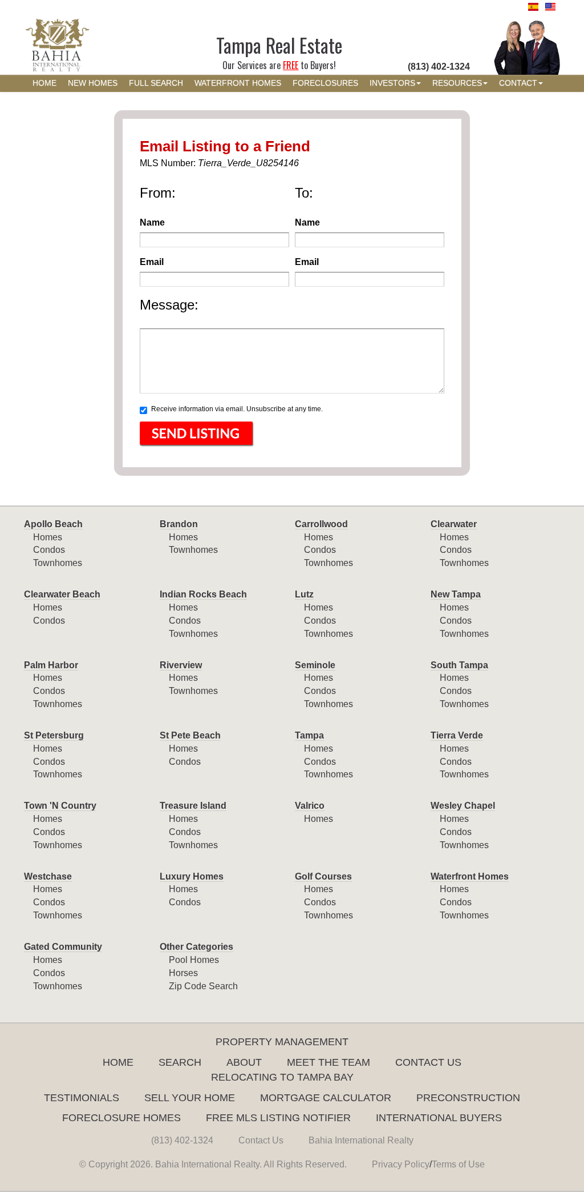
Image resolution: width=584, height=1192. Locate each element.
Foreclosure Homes (121, 1117)
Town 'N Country (60, 805)
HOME (44, 83)
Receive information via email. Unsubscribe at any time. (237, 409)
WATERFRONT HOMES (237, 83)
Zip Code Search (203, 986)
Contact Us (428, 1062)
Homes (47, 537)
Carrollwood (321, 524)
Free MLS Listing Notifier (278, 1117)
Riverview (181, 665)
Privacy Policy (400, 1164)
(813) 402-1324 (182, 1140)
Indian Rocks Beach (203, 594)
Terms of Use (458, 1164)
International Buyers (439, 1117)
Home (118, 1062)
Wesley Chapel (463, 805)
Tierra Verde (457, 735)
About (244, 1062)
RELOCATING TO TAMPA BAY (282, 1077)
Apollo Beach (53, 524)
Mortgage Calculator (325, 1097)
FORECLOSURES (325, 83)
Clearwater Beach (62, 594)
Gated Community (63, 947)
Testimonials (81, 1097)
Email (152, 262)
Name (152, 222)
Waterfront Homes (470, 876)
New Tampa (456, 594)
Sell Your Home (189, 1097)
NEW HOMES (92, 83)
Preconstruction (468, 1097)
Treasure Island (193, 805)
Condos (49, 550)
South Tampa (459, 665)
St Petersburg (54, 735)
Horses (183, 973)
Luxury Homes (192, 876)
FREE (290, 65)
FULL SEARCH (156, 83)
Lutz (304, 594)
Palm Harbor (51, 665)
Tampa (309, 735)
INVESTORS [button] (392, 83)
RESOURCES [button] (457, 83)
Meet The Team (328, 1062)
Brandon (179, 524)
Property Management (282, 1041)
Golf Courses (323, 876)
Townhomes (57, 563)
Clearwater (454, 524)
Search (180, 1062)
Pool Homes (194, 960)
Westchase (48, 876)
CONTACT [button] (518, 83)
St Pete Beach (190, 735)
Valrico (310, 805)
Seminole (315, 665)
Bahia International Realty (361, 1140)
